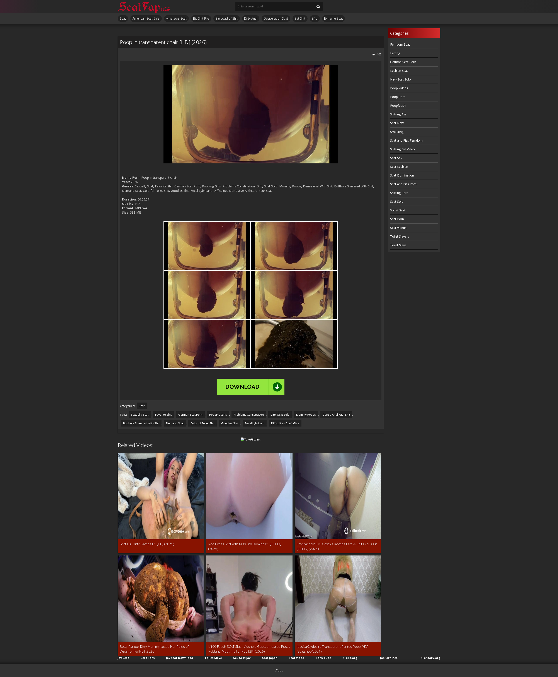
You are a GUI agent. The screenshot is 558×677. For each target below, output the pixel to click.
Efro (315, 18)
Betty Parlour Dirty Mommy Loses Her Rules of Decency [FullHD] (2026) (154, 648)
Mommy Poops (306, 414)
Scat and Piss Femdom (406, 140)
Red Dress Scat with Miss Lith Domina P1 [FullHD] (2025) (244, 546)
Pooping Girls (218, 414)
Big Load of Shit (227, 18)
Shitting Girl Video (402, 149)
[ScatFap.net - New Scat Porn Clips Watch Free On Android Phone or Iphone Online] (144, 6)
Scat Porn (397, 219)
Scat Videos (398, 228)
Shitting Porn (399, 193)
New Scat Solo (400, 79)
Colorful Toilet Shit (202, 423)
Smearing (396, 132)
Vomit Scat (397, 210)
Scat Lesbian (399, 167)
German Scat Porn (190, 414)
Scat (123, 18)
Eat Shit (300, 18)
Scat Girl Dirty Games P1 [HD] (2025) (147, 544)
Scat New (397, 123)
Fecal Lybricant (254, 423)
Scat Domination (402, 175)
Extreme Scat (333, 18)
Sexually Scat (139, 414)
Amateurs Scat (176, 18)
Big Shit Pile (201, 18)
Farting (395, 53)
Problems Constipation (249, 414)
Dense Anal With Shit (336, 414)
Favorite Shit (163, 414)
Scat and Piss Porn (403, 184)
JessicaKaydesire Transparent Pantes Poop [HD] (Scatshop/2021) (332, 648)
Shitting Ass (398, 114)
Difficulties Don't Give (285, 423)
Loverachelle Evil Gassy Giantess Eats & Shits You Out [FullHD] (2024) (337, 546)
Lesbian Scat (399, 71)
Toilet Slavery (399, 236)
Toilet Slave (398, 245)
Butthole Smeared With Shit (141, 423)
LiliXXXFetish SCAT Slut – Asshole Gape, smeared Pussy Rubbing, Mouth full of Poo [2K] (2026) (249, 648)
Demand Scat (175, 423)
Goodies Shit (229, 423)
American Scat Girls (146, 18)
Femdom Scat (400, 44)
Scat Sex (396, 158)
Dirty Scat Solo (279, 414)
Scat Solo (396, 201)
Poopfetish (398, 105)
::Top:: (279, 670)
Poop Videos (399, 88)
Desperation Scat (276, 18)
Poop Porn (397, 97)
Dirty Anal (250, 18)
